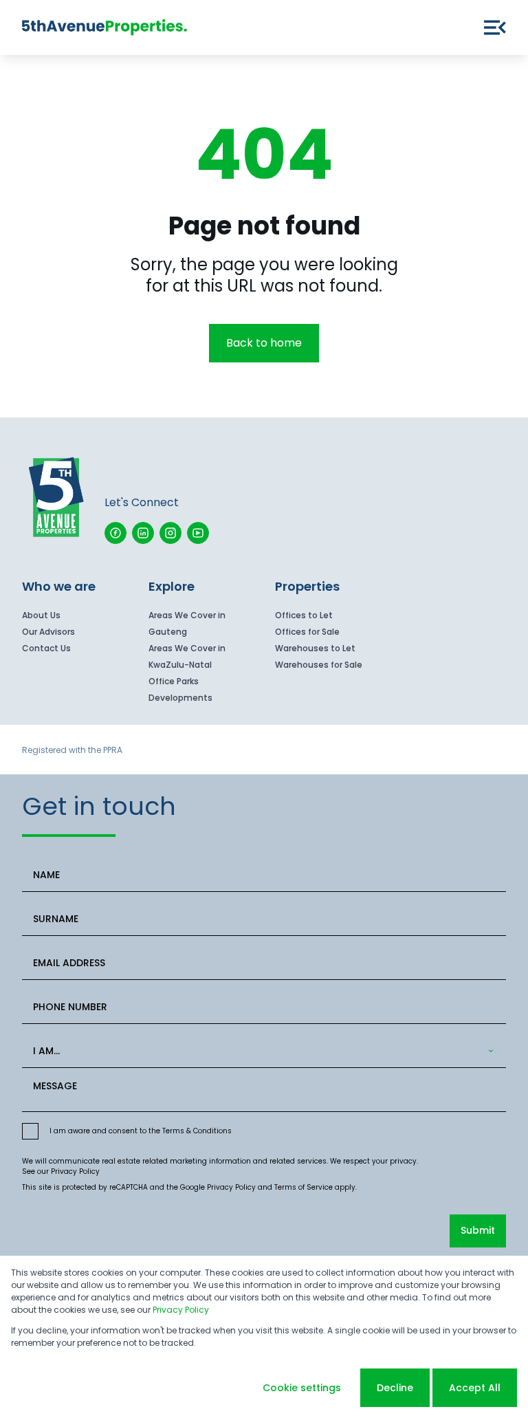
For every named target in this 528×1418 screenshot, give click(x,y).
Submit (478, 1230)
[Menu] (495, 28)
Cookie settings (302, 1388)
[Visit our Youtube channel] (198, 533)
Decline (395, 1388)
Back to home (264, 343)
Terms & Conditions (197, 1131)
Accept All (474, 1388)
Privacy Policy (75, 1171)
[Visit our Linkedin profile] (143, 533)
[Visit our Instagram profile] (171, 533)
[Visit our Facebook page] (115, 533)
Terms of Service (303, 1187)
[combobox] (261, 1051)
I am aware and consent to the (141, 1131)
